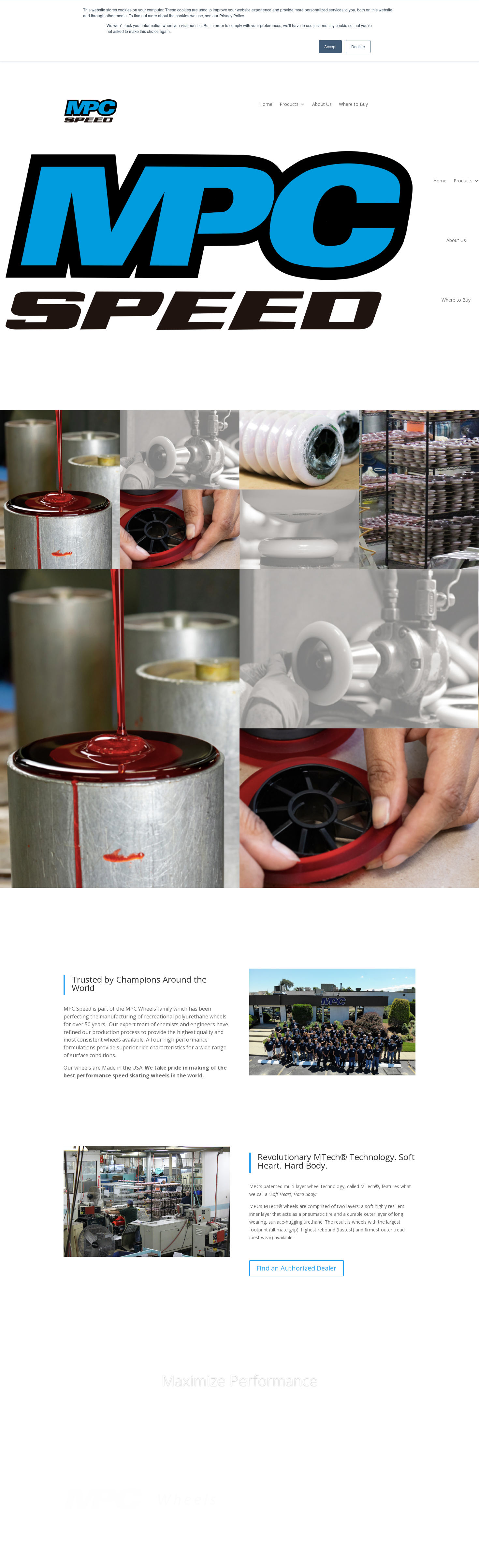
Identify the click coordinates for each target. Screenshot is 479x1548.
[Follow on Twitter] (397, 1492)
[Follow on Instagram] (410, 1492)
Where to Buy (353, 104)
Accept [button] (330, 46)
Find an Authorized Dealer (296, 1268)
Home (265, 104)
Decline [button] (358, 46)
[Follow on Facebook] (384, 1492)
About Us (322, 104)
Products (289, 104)
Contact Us (260, 1503)
